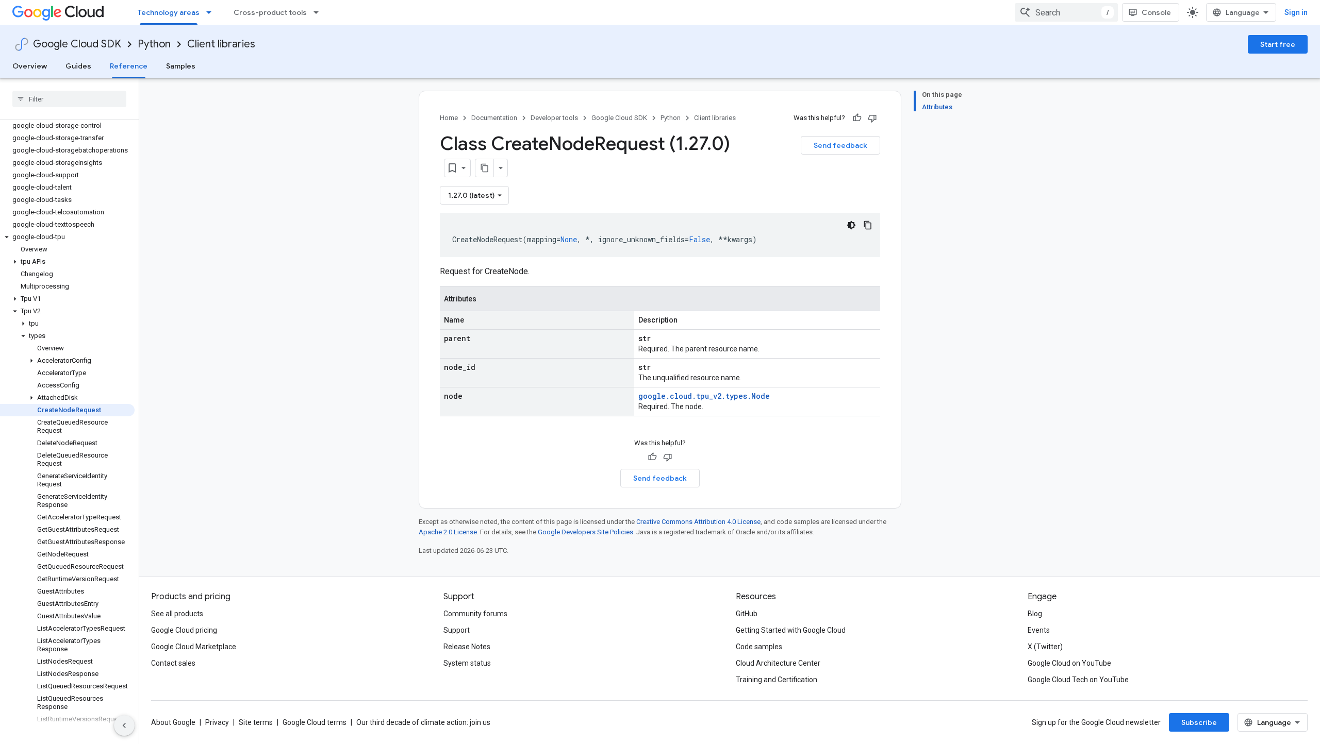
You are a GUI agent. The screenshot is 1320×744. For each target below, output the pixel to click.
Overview (29, 66)
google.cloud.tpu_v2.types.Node (704, 396)
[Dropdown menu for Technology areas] (212, 12)
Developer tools (554, 118)
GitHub (746, 614)
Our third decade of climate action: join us (423, 722)
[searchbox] (69, 99)
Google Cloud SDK (77, 44)
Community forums (475, 614)
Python (154, 44)
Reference (128, 66)
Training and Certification (776, 679)
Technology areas (169, 12)
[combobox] (1066, 12)
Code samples (759, 646)
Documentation (494, 118)
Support (456, 630)
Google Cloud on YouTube (1069, 663)
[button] (67, 237)
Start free (1277, 44)
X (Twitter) (1045, 646)
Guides (78, 66)
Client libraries (221, 44)
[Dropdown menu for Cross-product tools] (319, 12)
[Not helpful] (872, 118)
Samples (180, 66)
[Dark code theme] (851, 225)
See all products (177, 614)
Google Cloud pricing (184, 630)
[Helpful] (857, 118)
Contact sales (173, 663)
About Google (173, 722)
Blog (1035, 614)
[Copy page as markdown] (484, 168)
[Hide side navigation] (124, 725)
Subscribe (1199, 722)
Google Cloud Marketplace (193, 646)
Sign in (1296, 12)
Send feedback (840, 145)
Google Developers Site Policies (585, 532)
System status (467, 663)
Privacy (217, 722)
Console (1156, 12)
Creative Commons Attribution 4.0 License (698, 522)
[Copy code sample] (868, 225)
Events (1039, 630)
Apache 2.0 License (448, 532)
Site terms (256, 722)
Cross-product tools (270, 12)
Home (449, 118)
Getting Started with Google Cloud (791, 630)
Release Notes (466, 646)
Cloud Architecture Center (778, 663)
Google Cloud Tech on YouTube (1078, 679)
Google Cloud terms (314, 722)
